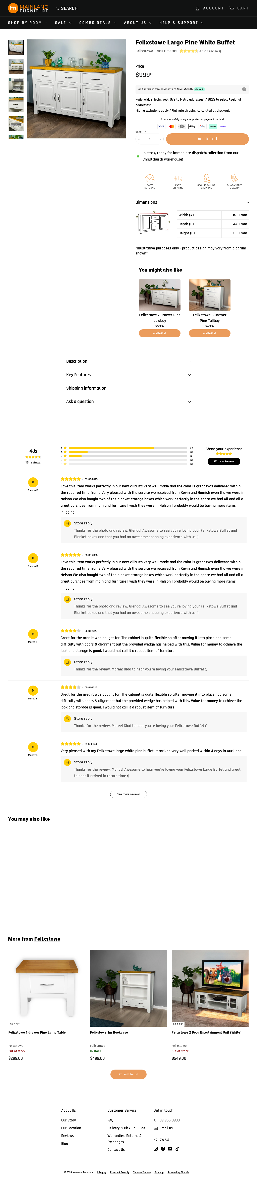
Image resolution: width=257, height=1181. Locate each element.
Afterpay (101, 1172)
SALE (61, 22)
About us (136, 22)
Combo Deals (96, 22)
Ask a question (80, 402)
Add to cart (28, 915)
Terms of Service (142, 1172)
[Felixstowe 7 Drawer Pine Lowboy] (160, 295)
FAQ (110, 1120)
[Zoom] (76, 88)
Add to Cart (159, 333)
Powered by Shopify (178, 1172)
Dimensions (146, 202)
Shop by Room (26, 22)
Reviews (67, 1135)
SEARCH (69, 8)
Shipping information (86, 388)
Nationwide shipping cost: (152, 100)
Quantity (141, 132)
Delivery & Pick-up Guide (126, 1128)
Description (76, 361)
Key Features (78, 375)
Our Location (71, 1128)
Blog (64, 1143)
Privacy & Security (119, 1172)
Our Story (68, 1120)
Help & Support (179, 22)
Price (140, 66)
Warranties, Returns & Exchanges (124, 1138)
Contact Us (116, 1149)
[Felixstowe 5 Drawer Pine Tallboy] (209, 295)
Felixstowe (144, 51)
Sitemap (159, 1172)
